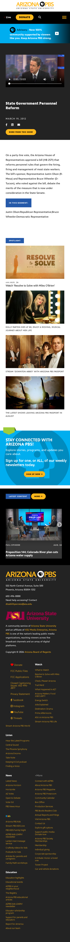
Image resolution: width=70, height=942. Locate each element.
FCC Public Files (19, 671)
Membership (40, 845)
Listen (9, 735)
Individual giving (42, 849)
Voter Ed (10, 802)
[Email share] (20, 124)
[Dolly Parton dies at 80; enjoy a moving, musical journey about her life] (35, 292)
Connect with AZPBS (44, 781)
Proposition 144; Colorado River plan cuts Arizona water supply (32, 553)
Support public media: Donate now (45, 833)
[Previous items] (10, 524)
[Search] (40, 17)
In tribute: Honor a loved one (46, 859)
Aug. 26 (12, 282)
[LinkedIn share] (14, 124)
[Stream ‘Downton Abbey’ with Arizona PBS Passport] (35, 336)
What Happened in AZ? (45, 689)
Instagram (18, 706)
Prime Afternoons (43, 713)
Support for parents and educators (16, 918)
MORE (37, 496)
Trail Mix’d (39, 685)
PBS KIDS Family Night (16, 830)
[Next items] (59, 524)
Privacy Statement (20, 694)
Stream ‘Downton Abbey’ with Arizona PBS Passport (35, 371)
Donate (18, 664)
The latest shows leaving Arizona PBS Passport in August (34, 414)
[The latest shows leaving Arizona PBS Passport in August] (35, 378)
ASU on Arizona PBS (44, 717)
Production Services (44, 806)
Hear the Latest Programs (17, 740)
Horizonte (10, 789)
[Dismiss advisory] (57, 33)
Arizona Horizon (13, 785)
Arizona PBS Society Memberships (44, 839)
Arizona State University (43, 626)
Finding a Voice (13, 766)
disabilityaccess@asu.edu (19, 604)
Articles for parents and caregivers (16, 857)
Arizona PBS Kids (13, 821)
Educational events (14, 882)
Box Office (39, 802)
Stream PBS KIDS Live (15, 826)
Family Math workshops (16, 863)
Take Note (10, 757)
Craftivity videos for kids (16, 848)
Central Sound (12, 745)
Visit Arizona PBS (42, 819)
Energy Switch (41, 700)
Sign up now (33, 474)
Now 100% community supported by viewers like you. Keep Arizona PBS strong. (30, 34)
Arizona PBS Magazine (45, 789)
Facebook (17, 700)
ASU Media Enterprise (36, 629)
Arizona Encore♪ (13, 753)
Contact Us (40, 823)
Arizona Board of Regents (38, 652)
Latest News (11, 781)
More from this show (21, 132)
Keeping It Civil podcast (16, 762)
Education (11, 872)
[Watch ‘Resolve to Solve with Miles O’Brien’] (35, 247)
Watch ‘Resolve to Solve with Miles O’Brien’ (30, 285)
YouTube (18, 712)
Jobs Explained (41, 704)
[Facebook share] (8, 124)
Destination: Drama (44, 709)
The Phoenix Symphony (16, 749)
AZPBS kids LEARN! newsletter (14, 835)
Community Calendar (45, 798)
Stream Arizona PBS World (18, 726)
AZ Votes (10, 793)
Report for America (14, 924)
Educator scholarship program (15, 911)
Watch (38, 664)
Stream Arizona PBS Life (46, 721)
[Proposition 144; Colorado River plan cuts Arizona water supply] (34, 510)
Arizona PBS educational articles (17, 898)
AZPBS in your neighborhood (12, 887)
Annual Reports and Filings (47, 815)
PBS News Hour (13, 806)
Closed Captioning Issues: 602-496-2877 (21, 685)
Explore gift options (44, 827)
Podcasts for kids (13, 852)
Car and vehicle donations (47, 869)
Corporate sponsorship (45, 854)
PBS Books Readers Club (46, 810)
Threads (17, 718)
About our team (13, 928)
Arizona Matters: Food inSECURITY (45, 694)
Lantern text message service (15, 842)
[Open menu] (64, 17)
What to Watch (42, 670)
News (9, 775)
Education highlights (15, 878)
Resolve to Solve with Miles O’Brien (47, 675)
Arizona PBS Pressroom (45, 793)
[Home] (35, 5)
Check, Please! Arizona (45, 681)
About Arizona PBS (43, 785)
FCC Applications (20, 677)
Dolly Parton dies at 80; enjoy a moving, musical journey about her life (33, 329)
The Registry (11, 893)
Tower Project (41, 864)
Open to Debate (13, 798)
